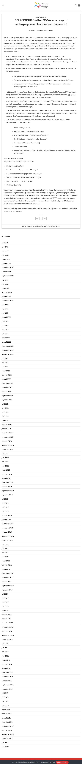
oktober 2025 (7, 272)
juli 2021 (5, 404)
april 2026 (5, 255)
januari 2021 (6, 429)
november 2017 (7, 577)
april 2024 (5, 313)
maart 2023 (6, 338)
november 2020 (7, 437)
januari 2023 (6, 342)
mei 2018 (5, 553)
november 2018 (7, 528)
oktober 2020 (7, 441)
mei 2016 (5, 652)
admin (51, 30)
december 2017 (7, 573)
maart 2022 (6, 371)
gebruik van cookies (48, 762)
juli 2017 (5, 594)
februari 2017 (7, 614)
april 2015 (5, 705)
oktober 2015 (7, 681)
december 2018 (7, 524)
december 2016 (7, 623)
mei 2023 (5, 329)
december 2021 (7, 383)
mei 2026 (5, 251)
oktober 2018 (7, 532)
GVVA (44, 17)
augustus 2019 (7, 495)
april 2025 (5, 284)
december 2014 (7, 722)
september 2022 (8, 354)
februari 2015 (7, 714)
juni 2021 (5, 408)
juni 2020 (5, 458)
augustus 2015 (7, 689)
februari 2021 (7, 424)
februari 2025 (7, 292)
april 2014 (5, 747)
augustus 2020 (7, 449)
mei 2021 (5, 412)
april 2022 (5, 367)
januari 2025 (6, 296)
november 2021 (7, 387)
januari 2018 (6, 569)
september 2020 (8, 445)
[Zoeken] (75, 5)
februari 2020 (7, 474)
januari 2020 (6, 478)
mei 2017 (5, 602)
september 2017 (8, 586)
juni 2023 (5, 325)
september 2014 (8, 734)
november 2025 (7, 267)
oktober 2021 (7, 391)
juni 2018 (5, 548)
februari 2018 (7, 565)
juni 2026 (5, 247)
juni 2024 (5, 305)
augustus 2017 (7, 590)
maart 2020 (6, 470)
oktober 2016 (7, 631)
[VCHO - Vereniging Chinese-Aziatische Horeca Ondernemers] (41, 5)
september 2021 (8, 396)
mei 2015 (5, 701)
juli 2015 (5, 693)
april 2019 (5, 511)
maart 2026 (6, 259)
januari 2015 (6, 718)
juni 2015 (5, 697)
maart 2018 (6, 561)
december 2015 (7, 672)
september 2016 (8, 635)
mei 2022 (5, 363)
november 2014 (7, 726)
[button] (3, 5)
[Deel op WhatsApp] (37, 218)
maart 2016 (6, 660)
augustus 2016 (7, 639)
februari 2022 (7, 375)
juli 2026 (5, 243)
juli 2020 (5, 453)
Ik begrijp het (62, 762)
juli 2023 (5, 321)
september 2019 (8, 491)
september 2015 (8, 685)
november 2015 (7, 676)
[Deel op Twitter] (45, 218)
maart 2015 (6, 710)
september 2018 (8, 536)
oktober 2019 (7, 486)
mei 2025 (5, 280)
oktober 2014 (7, 730)
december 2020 (7, 433)
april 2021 (5, 416)
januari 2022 (6, 379)
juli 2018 (5, 544)
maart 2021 (6, 420)
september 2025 (8, 276)
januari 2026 (6, 263)
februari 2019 (7, 515)
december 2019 (7, 482)
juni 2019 (5, 503)
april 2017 (5, 606)
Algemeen (39, 17)
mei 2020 (5, 462)
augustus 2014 (7, 738)
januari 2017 (6, 619)
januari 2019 (6, 519)
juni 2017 (5, 598)
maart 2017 (6, 610)
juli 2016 (5, 643)
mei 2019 (5, 507)
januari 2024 (6, 317)
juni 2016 (5, 648)
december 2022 (7, 346)
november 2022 (7, 350)
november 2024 (7, 301)
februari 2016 (7, 664)
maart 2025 (6, 288)
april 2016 (5, 656)
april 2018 (5, 557)
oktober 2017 (7, 581)
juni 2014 (5, 743)
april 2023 (5, 334)
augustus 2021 (7, 400)
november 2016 (7, 627)
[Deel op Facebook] (41, 218)
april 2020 (5, 466)
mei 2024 (5, 309)
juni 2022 (5, 358)
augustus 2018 (7, 540)
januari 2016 (6, 668)
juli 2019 (5, 499)
